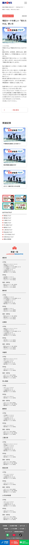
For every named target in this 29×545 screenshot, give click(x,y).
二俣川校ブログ (8, 230)
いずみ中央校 (6, 495)
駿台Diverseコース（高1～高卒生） (11, 284)
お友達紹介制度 (13, 525)
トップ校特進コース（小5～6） (10, 268)
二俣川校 (5, 438)
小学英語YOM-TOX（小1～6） (10, 270)
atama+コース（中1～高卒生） (10, 279)
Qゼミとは (22, 525)
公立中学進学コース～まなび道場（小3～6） (12, 266)
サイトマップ (8, 531)
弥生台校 (5, 468)
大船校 (4, 352)
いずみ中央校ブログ (9, 234)
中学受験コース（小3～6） (9, 265)
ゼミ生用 (22, 528)
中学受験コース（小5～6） (9, 415)
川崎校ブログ (7, 220)
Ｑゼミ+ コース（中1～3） (9, 369)
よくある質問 (14, 528)
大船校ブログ (7, 223)
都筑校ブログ (7, 227)
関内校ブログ (7, 218)
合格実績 (5, 525)
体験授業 (6, 528)
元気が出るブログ (9, 237)
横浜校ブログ (7, 215)
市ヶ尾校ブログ (8, 225)
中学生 (4, 275)
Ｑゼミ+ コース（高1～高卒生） (10, 375)
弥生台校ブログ (8, 232)
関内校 (4, 290)
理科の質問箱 (7, 239)
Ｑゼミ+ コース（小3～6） (9, 360)
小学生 (4, 262)
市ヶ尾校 (5, 381)
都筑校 (4, 409)
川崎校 (4, 322)
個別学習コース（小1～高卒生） (10, 272)
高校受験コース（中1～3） (9, 277)
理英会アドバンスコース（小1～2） (11, 264)
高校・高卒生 (6, 282)
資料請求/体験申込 (19, 531)
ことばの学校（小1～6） (8, 269)
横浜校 (4, 258)
